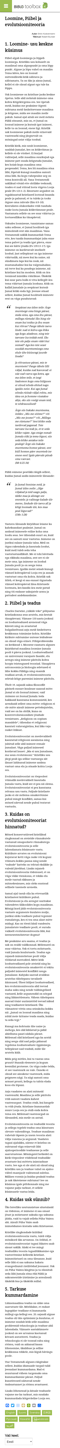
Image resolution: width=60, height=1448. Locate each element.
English (10, 1412)
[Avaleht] (31, 6)
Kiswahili (25, 1419)
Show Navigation (6, 6)
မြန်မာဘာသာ (41, 1419)
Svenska (35, 1412)
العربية (9, 1425)
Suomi (22, 1412)
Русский (11, 1419)
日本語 (47, 1412)
